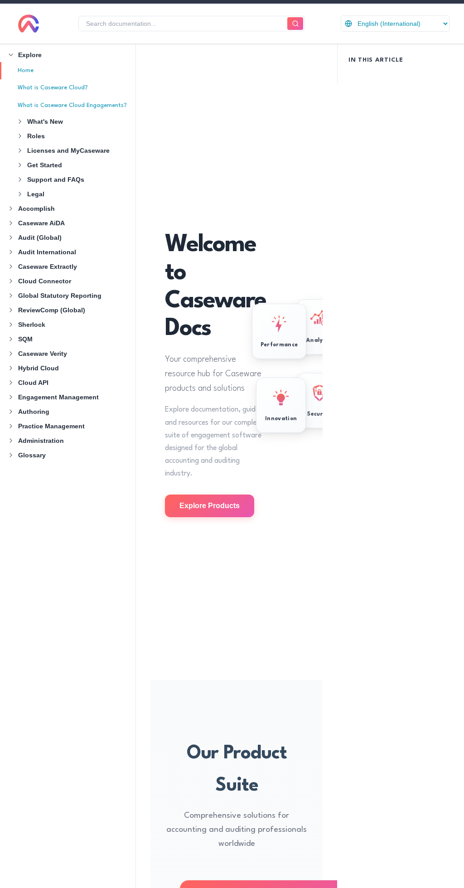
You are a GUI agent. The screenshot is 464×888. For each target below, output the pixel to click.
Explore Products (209, 506)
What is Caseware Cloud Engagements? (72, 105)
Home (26, 70)
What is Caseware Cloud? (53, 88)
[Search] (295, 23)
